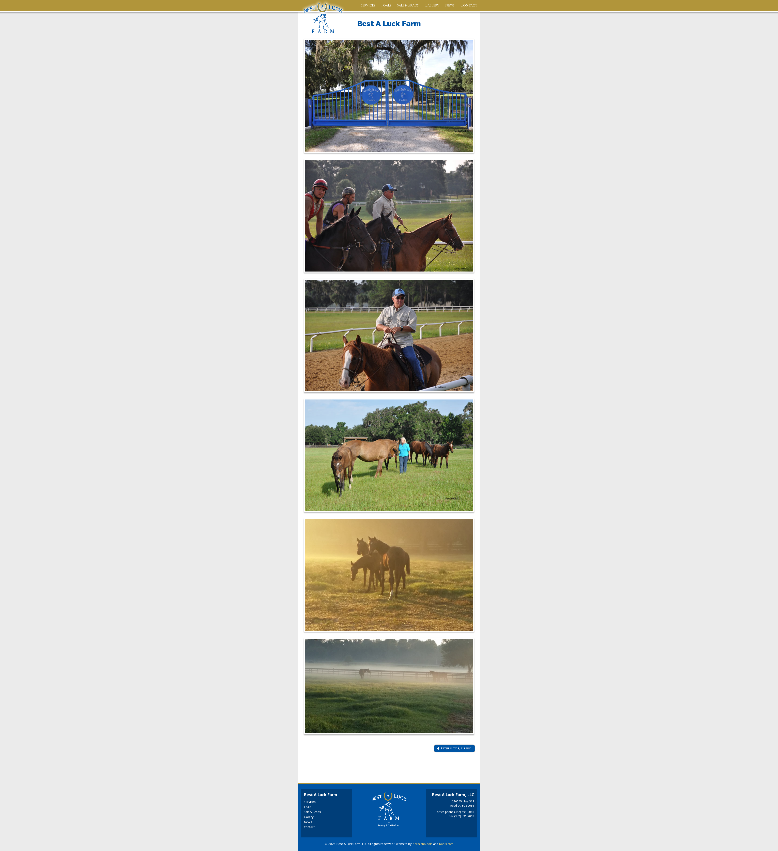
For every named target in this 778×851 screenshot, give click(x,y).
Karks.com (446, 844)
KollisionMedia (422, 844)
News (449, 5)
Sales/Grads (408, 5)
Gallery (432, 5)
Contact (469, 5)
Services (368, 5)
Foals (386, 5)
